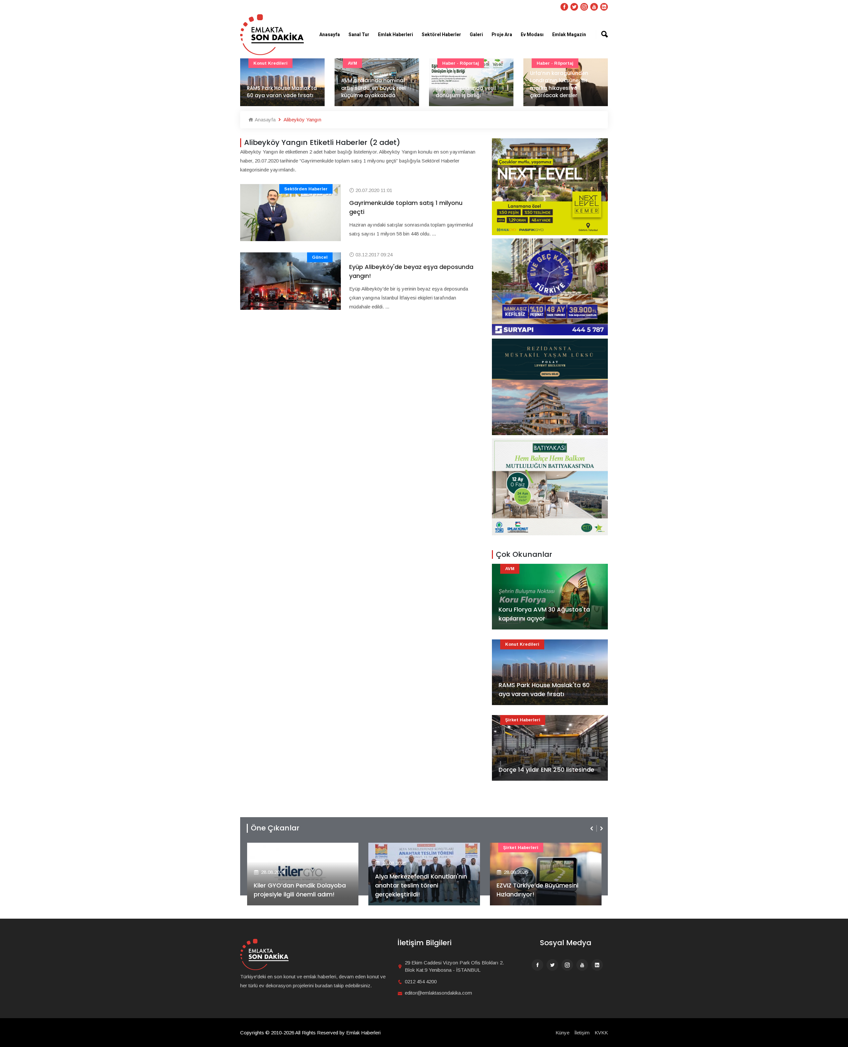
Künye (562, 1032)
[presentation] (592, 828)
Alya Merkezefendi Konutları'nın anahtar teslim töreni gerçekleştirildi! (313, 885)
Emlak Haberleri (395, 34)
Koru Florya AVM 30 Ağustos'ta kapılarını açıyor (544, 613)
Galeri (476, 34)
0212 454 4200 (421, 981)
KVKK (601, 1032)
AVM (352, 63)
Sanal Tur (358, 34)
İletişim (582, 1032)
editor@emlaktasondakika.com (438, 993)
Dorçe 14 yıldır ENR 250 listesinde (546, 769)
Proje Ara (502, 34)
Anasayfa (329, 34)
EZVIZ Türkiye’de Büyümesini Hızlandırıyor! (430, 889)
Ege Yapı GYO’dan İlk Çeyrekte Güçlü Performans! (555, 889)
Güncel (320, 257)
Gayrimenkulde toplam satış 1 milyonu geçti (405, 207)
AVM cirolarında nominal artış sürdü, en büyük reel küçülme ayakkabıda (373, 88)
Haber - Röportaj (460, 63)
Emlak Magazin (569, 34)
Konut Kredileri (270, 63)
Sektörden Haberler (306, 188)
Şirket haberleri (522, 719)
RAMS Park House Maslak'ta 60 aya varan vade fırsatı (282, 92)
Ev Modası (532, 34)
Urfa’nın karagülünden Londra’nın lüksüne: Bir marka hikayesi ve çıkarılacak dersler (559, 84)
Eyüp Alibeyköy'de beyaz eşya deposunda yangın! (411, 271)
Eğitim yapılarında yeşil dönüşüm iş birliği (466, 92)
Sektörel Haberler (441, 34)
